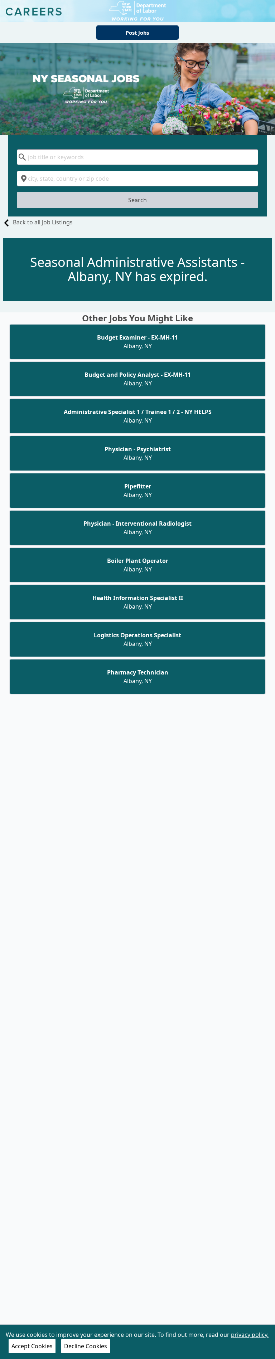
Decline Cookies (85, 1346)
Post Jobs (137, 32)
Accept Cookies (32, 1346)
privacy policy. (250, 1335)
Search (137, 200)
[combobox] (137, 157)
